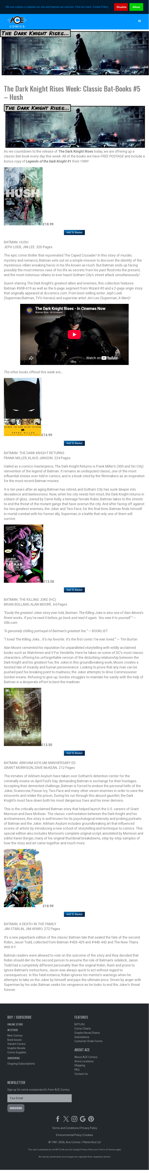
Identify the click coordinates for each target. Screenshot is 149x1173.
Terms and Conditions (65, 1128)
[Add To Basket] (74, 232)
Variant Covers (16, 1043)
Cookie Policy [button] (100, 6)
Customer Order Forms (88, 1041)
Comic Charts (82, 1028)
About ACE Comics (85, 1057)
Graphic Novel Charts (87, 1032)
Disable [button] (122, 7)
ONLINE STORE (15, 1024)
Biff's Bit (79, 1024)
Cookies (88, 1135)
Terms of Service (107, 1149)
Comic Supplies (16, 1052)
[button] (139, 21)
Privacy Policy (88, 1128)
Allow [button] (136, 7)
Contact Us (81, 1073)
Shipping (79, 1065)
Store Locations (84, 1061)
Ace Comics (66, 22)
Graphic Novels (16, 1048)
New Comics (14, 1035)
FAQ (76, 1069)
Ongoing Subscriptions (21, 1063)
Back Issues (14, 1039)
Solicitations (81, 1037)
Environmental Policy (69, 1135)
